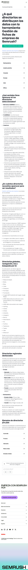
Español (3, 523)
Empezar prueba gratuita (9, 497)
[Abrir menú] (26, 2)
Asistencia (3, 513)
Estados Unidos (7, 453)
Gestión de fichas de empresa (10, 50)
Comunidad (4, 517)
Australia (5, 433)
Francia (5, 438)
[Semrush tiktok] (7, 529)
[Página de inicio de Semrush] (5, 2)
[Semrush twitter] (15, 529)
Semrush (3, 503)
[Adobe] (3, 534)
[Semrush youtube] (10, 529)
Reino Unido (6, 448)
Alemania (5, 443)
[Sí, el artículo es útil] (6, 472)
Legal (2, 520)
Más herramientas (5, 506)
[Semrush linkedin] (1, 529)
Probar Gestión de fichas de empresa (13, 46)
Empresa (3, 510)
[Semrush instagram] (4, 529)
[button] (10, 472)
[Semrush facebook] (12, 529)
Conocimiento (7, 7)
